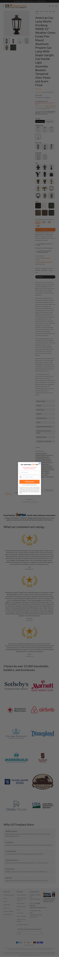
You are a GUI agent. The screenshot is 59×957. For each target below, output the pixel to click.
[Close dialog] (40, 463)
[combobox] (22, 477)
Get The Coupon (29, 481)
